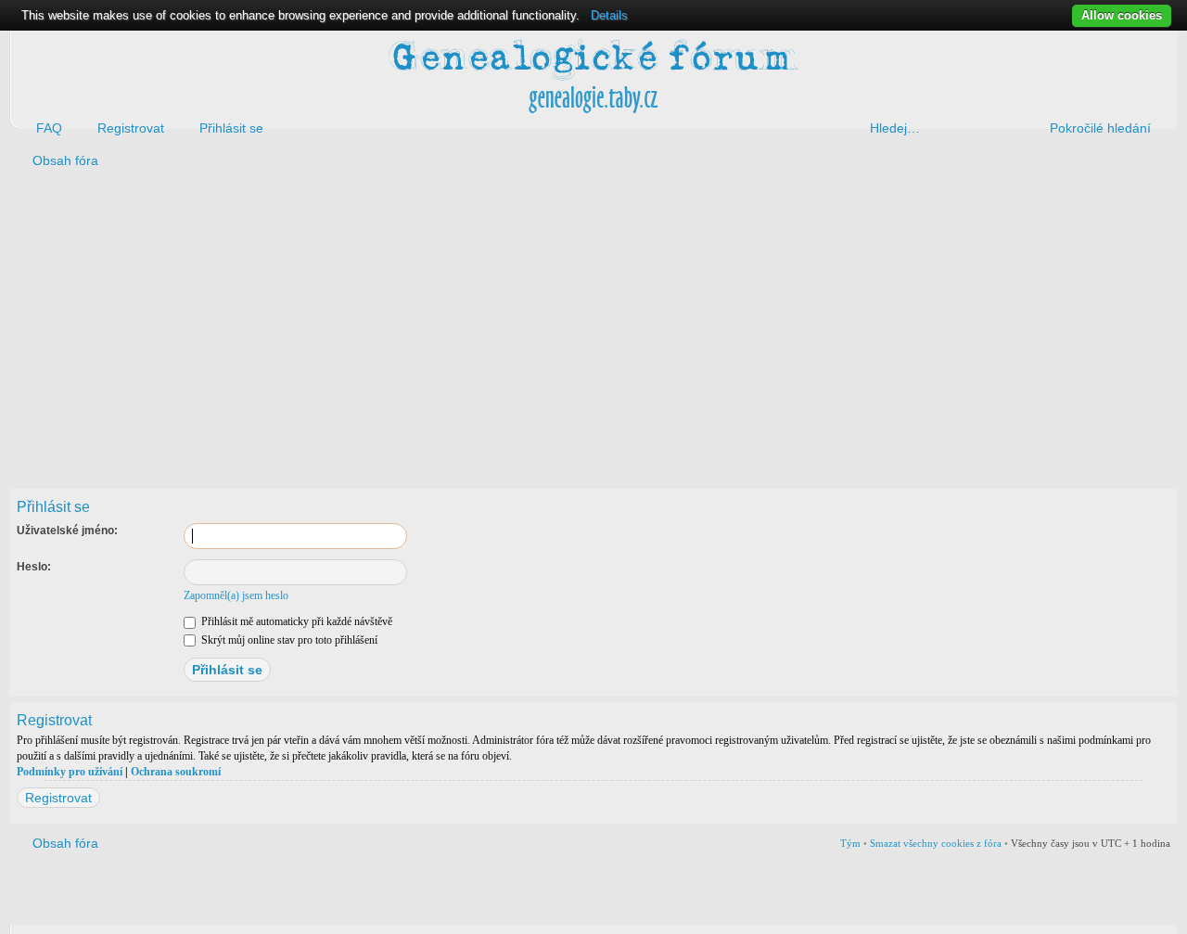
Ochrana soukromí (176, 771)
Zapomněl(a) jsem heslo (236, 595)
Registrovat (58, 797)
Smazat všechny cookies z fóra (936, 843)
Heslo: (34, 566)
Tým (850, 843)
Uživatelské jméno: (67, 530)
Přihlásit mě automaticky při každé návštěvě (295, 621)
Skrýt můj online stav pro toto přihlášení (287, 639)
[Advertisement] (567, 325)
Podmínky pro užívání (69, 771)
